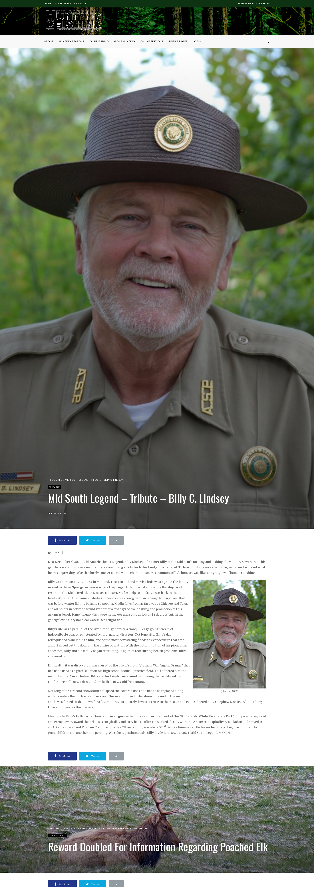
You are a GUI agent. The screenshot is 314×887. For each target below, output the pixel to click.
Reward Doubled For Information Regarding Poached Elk (111, 828)
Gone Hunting (124, 41)
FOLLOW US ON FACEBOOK (253, 3)
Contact (80, 3)
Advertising (63, 3)
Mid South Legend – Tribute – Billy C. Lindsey (94, 479)
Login (197, 41)
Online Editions (151, 41)
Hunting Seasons (71, 41)
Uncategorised (60, 828)
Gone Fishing (99, 41)
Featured (56, 479)
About (49, 41)
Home (48, 3)
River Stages (178, 41)
